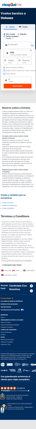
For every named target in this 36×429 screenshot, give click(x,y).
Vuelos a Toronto (7, 202)
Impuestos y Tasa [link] (5, 344)
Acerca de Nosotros (6, 332)
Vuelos (2, 317)
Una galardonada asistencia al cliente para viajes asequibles (15, 378)
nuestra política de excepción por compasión (16, 260)
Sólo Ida (23, 34)
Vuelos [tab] (11, 27)
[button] (31, 51)
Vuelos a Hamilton (8, 208)
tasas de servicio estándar (10, 239)
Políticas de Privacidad (7, 339)
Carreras (3, 334)
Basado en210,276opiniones (19, 389)
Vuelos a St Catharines (9, 205)
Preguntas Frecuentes (7, 327)
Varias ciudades (12, 36)
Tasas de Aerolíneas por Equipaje (10, 324)
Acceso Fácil (4, 287)
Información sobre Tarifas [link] (12, 265)
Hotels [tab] (25, 27)
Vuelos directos (11, 74)
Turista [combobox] (8, 38)
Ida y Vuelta (10, 34)
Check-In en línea (6, 322)
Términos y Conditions (7, 342)
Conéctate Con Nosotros (18, 287)
